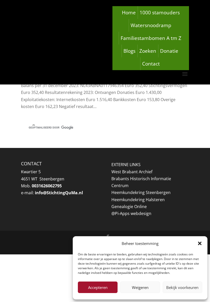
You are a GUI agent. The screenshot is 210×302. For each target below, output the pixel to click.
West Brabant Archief (131, 172)
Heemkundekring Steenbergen (141, 192)
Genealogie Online (129, 206)
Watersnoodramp (151, 25)
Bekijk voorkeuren (182, 287)
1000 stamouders (160, 12)
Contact (151, 63)
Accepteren (98, 287)
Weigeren (140, 287)
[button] (199, 243)
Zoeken (147, 51)
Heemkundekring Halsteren (138, 199)
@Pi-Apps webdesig (130, 213)
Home (129, 12)
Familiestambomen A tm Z (151, 38)
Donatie (169, 51)
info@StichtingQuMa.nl (59, 193)
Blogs (129, 51)
